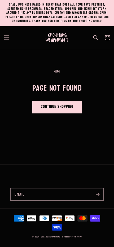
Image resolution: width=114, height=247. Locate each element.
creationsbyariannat (51, 237)
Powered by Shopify (72, 237)
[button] (6, 37)
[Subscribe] (97, 194)
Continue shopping (57, 106)
